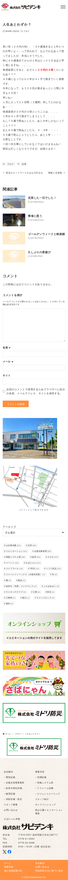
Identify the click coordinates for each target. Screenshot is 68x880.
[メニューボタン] (63, 7)
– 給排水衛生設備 (13, 787)
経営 (36, 556)
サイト (7, 375)
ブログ (26, 31)
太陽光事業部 (42, 551)
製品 (21, 580)
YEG (34, 568)
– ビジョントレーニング (47, 793)
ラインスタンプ (46, 597)
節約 (9, 603)
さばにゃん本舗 (12, 818)
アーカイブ (9, 527)
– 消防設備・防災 (13, 798)
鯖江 (26, 597)
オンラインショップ (45, 804)
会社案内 (8, 771)
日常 (24, 163)
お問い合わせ (11, 809)
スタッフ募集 (11, 804)
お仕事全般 (13, 545)
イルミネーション (16, 551)
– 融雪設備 (9, 793)
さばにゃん (33, 562)
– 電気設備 (9, 777)
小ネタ (53, 556)
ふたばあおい (51, 585)
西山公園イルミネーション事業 (49, 811)
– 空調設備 (40, 777)
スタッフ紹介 (42, 798)
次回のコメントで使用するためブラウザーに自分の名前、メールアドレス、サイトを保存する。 (35, 391)
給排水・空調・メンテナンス (21, 585)
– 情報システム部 (44, 782)
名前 (7, 347)
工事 (36, 591)
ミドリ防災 (53, 568)
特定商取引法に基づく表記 (49, 870)
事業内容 (39, 771)
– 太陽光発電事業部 (14, 782)
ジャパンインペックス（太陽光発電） (25, 574)
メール (8, 361)
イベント (12, 562)
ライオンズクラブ (16, 591)
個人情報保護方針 (13, 870)
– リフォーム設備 (44, 787)
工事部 (10, 597)
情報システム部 (15, 556)
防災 (50, 591)
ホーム (7, 862)
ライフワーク (14, 568)
